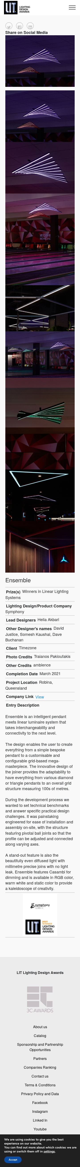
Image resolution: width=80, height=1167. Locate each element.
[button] (8, 25)
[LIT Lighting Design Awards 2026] (16, 7)
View (39, 696)
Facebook (40, 1102)
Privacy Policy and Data (40, 1093)
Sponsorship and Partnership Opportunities (40, 1047)
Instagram (40, 1111)
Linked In (40, 1120)
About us (40, 1026)
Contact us (40, 1076)
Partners (40, 1058)
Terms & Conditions (40, 1084)
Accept (13, 1159)
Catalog (40, 1035)
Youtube (40, 1129)
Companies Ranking (40, 1067)
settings (49, 1152)
